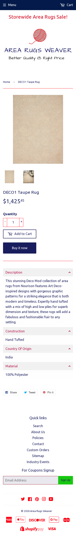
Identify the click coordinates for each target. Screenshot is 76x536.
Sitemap (38, 456)
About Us (38, 432)
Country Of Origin (18, 348)
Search (38, 426)
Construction (15, 331)
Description (13, 272)
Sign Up (65, 480)
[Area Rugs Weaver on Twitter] (23, 499)
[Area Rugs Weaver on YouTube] (51, 499)
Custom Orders (38, 450)
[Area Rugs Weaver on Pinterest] (37, 499)
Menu (12, 5)
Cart (69, 5)
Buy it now (19, 248)
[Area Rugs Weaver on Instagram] (44, 499)
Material (11, 366)
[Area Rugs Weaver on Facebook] (30, 499)
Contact (38, 444)
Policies (38, 438)
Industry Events (38, 462)
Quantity (10, 214)
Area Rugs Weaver (41, 511)
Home (6, 81)
